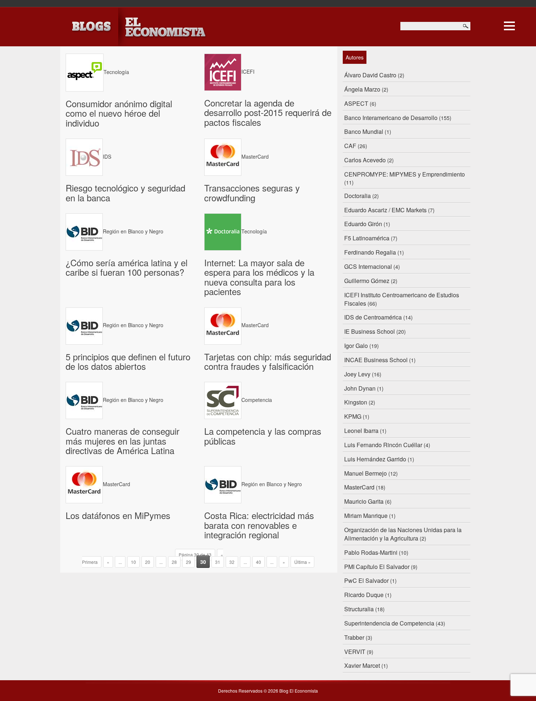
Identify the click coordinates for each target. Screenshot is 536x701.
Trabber (354, 637)
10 (133, 562)
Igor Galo (356, 345)
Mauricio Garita (364, 501)
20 (147, 562)
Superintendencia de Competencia (389, 623)
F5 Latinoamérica (366, 238)
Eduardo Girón (363, 224)
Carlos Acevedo (365, 160)
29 (188, 562)
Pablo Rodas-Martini (370, 552)
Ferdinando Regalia (370, 252)
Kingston (355, 402)
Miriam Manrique (366, 515)
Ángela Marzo (362, 89)
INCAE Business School (376, 360)
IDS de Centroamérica (373, 317)
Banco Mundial (363, 131)
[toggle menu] (509, 25)
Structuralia (359, 609)
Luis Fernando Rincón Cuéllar (383, 445)
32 (231, 562)
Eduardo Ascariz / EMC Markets (385, 210)
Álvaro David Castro (370, 75)
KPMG (352, 416)
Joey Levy (357, 374)
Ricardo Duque (364, 594)
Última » (302, 562)
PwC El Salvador (366, 580)
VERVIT (354, 651)
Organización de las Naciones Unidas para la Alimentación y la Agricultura (403, 534)
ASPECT (356, 103)
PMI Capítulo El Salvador (376, 566)
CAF (350, 146)
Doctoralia (357, 195)
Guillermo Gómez (366, 280)
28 (174, 562)
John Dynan (360, 388)
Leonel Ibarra (361, 430)
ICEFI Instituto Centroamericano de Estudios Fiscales (401, 299)
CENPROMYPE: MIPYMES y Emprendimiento (404, 174)
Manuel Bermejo (365, 473)
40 (258, 562)
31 (217, 562)
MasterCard (359, 487)
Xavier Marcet (362, 665)
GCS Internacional (368, 266)
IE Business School (369, 331)
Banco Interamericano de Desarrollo (391, 117)
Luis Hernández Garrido (375, 459)
